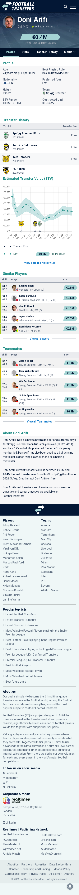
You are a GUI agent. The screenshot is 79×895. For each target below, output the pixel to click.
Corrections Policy (16, 873)
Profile (10, 51)
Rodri (6, 567)
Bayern (45, 585)
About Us (13, 864)
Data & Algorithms (60, 864)
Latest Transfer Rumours (21, 619)
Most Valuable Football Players (24, 670)
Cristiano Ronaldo (13, 590)
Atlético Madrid (50, 590)
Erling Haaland (11, 525)
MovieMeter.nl (11, 844)
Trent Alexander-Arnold (17, 543)
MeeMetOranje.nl (51, 853)
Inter (44, 576)
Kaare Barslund (27, 296)
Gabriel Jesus (11, 530)
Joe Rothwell (26, 306)
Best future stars (16, 681)
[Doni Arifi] (9, 22)
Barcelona (47, 571)
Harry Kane (10, 571)
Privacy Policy (38, 873)
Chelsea (46, 543)
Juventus (46, 557)
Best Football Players (18, 665)
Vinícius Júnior (11, 594)
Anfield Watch (11, 853)
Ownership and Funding (35, 869)
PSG (43, 581)
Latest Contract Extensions (22, 625)
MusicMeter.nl (49, 844)
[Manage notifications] (70, 886)
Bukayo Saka (11, 553)
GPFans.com (48, 839)
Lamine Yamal (11, 599)
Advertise (41, 864)
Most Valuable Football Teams (24, 676)
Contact (14, 869)
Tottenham (48, 534)
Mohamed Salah (13, 557)
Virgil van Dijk (11, 548)
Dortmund (47, 553)
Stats (25, 51)
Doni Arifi (32, 20)
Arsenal (45, 525)
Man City (46, 539)
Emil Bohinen (26, 285)
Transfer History (46, 51)
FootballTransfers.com (16, 834)
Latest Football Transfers (21, 614)
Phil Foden (9, 534)
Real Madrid (48, 567)
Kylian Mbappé (12, 585)
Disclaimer (55, 873)
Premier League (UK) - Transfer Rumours (30, 660)
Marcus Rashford (13, 562)
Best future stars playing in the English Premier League (39, 649)
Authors (69, 873)
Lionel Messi (10, 581)
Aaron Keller (26, 361)
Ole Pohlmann (27, 381)
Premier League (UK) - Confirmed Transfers (32, 654)
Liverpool (46, 548)
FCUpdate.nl (10, 839)
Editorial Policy (61, 869)
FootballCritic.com (51, 835)
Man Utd (46, 530)
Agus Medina (26, 316)
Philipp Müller (26, 409)
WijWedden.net (12, 849)
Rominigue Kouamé (30, 326)
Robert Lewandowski (15, 576)
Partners (26, 864)
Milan (44, 562)
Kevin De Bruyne (12, 539)
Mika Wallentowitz (29, 371)
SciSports (53, 727)
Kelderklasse (48, 849)
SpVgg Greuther (16, 444)
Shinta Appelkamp (29, 395)
